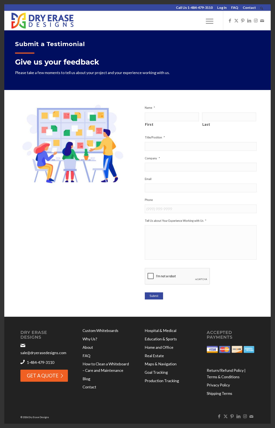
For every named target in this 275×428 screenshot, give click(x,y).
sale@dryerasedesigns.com (43, 352)
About (87, 347)
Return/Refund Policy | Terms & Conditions (226, 373)
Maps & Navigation (161, 363)
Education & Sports (161, 339)
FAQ (234, 7)
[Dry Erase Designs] (42, 20)
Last (206, 124)
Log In (222, 7)
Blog (86, 378)
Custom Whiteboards (100, 330)
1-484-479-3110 (40, 362)
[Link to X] (236, 20)
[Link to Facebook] (230, 20)
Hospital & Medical (160, 330)
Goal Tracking (156, 372)
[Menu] (210, 20)
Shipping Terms (219, 393)
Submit (154, 296)
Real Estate (154, 355)
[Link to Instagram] (255, 20)
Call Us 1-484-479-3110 (194, 7)
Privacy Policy (218, 385)
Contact (249, 7)
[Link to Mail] (262, 20)
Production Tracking (162, 380)
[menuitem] (194, 7)
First (149, 124)
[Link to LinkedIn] (249, 20)
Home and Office (159, 347)
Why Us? (89, 339)
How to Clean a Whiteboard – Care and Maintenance (105, 367)
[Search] (261, 8)
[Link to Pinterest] (243, 20)
